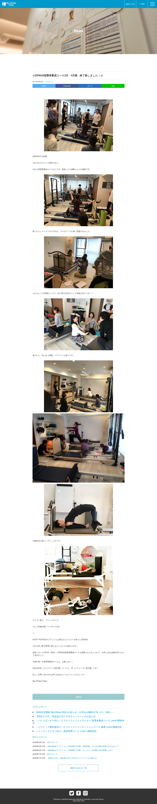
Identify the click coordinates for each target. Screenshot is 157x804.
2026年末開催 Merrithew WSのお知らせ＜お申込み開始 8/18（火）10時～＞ (75, 712)
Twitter (44, 86)
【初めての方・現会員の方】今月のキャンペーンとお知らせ (72, 758)
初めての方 (130, 4)
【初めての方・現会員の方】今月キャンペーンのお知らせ (66, 716)
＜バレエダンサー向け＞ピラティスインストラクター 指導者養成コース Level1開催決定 (78, 721)
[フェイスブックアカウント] (78, 793)
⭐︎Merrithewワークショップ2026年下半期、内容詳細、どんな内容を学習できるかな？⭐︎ (82, 746)
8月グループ (52, 754)
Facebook (67, 86)
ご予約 (142, 4)
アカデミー (49, 81)
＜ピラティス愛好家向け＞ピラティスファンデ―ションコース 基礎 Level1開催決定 (79, 726)
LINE (113, 86)
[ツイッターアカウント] (71, 793)
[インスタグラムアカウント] (85, 793)
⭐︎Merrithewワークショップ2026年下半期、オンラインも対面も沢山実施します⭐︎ (80, 750)
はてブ (90, 86)
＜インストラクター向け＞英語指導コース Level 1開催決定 (66, 731)
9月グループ (52, 742)
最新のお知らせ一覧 (78, 768)
